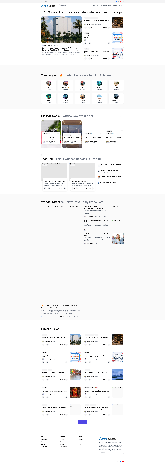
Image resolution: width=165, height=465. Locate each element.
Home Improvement (89, 17)
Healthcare (45, 164)
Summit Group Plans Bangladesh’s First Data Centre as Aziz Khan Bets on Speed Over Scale (60, 49)
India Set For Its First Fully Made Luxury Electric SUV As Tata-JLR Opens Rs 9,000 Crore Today (93, 137)
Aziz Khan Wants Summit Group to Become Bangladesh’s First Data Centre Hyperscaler (111, 182)
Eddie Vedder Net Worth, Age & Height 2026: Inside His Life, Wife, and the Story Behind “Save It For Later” (96, 390)
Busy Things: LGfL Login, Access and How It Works (95, 36)
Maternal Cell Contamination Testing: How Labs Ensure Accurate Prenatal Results (54, 180)
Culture (44, 387)
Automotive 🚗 (47, 133)
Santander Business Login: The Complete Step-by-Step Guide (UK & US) (96, 52)
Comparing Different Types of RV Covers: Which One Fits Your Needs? (114, 137)
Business (87, 33)
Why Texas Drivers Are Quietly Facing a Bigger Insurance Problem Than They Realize (50, 137)
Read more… (82, 422)
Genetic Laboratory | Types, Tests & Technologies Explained (82, 180)
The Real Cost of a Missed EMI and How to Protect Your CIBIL (112, 176)
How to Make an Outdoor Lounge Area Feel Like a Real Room (96, 21)
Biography (87, 387)
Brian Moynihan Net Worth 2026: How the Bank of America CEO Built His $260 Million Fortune (54, 408)
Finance (49, 369)
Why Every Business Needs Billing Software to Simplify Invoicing (96, 221)
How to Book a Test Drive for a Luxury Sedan (72, 138)
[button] (123, 1)
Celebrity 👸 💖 (94, 387)
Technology (87, 369)
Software (87, 404)
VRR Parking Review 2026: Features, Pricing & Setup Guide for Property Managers (95, 207)
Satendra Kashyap (48, 45)
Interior (96, 17)
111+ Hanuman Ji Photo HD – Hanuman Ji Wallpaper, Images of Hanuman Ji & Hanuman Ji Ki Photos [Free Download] (54, 390)
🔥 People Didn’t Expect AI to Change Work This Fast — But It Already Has (59, 306)
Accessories (109, 131)
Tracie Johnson (58, 316)
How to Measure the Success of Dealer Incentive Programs (96, 234)
